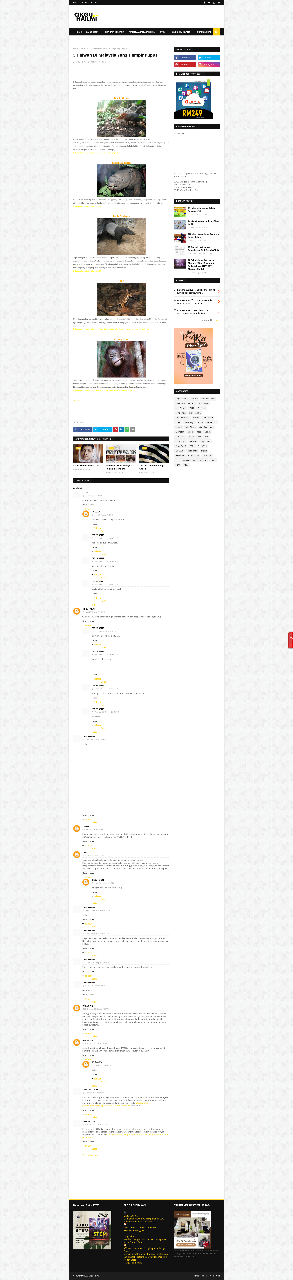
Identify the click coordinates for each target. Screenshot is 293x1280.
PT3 (206, 436)
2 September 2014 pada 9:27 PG (106, 654)
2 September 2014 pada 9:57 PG (106, 584)
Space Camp (193, 455)
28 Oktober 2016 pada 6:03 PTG (97, 1009)
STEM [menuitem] (163, 32)
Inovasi (178, 427)
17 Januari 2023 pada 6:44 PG (95, 1093)
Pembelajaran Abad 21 (185, 403)
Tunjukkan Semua (133, 1262)
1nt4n (85, 826)
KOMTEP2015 (195, 413)
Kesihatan (179, 432)
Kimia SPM (179, 436)
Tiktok (186, 465)
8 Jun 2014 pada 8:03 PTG (94, 829)
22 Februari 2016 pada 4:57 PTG (97, 962)
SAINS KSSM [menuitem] (92, 32)
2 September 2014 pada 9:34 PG (106, 689)
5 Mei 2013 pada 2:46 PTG (94, 496)
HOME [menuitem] (79, 32)
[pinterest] (218, 2)
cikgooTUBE (206, 441)
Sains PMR (202, 446)
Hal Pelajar (203, 403)
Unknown (87, 1006)
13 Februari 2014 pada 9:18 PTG (106, 631)
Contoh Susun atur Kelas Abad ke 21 (203, 222)
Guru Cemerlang (206, 427)
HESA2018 (179, 455)
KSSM (200, 422)
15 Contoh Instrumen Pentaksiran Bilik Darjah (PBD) (203, 248)
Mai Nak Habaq (189, 460)
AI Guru (203, 460)
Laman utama (79, 48)
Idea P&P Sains (207, 398)
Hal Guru (194, 398)
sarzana (96, 511)
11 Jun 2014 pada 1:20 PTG (104, 883)
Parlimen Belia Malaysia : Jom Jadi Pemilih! (120, 467)
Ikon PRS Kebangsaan (134, 1230)
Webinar (193, 441)
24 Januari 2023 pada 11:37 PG (96, 1124)
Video (178, 422)
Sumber (76, 400)
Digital (204, 450)
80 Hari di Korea (182, 417)
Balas (85, 505)
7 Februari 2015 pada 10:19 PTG (106, 712)
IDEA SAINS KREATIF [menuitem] (114, 32)
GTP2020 (179, 450)
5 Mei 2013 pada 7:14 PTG (94, 612)
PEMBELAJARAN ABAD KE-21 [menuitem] (142, 32)
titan (85, 492)
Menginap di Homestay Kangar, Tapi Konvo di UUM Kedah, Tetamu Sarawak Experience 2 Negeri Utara (146, 1256)
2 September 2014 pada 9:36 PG (97, 910)
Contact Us (215, 1275)
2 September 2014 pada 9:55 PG (106, 561)
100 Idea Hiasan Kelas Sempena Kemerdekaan (203, 235)
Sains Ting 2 (180, 413)
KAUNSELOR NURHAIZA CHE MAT (141, 1227)
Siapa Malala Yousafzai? (86, 465)
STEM (191, 408)
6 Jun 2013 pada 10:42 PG (103, 515)
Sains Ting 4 (190, 427)
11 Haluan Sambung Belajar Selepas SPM (202, 209)
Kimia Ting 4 (180, 446)
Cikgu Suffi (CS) (131, 1215)
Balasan (88, 509)
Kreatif (196, 417)
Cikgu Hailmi (80, 62)
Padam (91, 505)
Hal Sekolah (211, 422)
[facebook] (204, 2)
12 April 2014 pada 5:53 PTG (95, 739)
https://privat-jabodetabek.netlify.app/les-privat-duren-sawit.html (115, 1104)
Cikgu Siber (129, 1236)
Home (76, 2)
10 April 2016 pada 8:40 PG (94, 986)
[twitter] (209, 2)
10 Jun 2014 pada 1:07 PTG (94, 855)
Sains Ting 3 (180, 408)
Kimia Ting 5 (192, 450)
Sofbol (190, 432)
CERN (192, 446)
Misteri (208, 432)
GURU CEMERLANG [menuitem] (181, 32)
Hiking (212, 460)
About (84, 2)
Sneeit (217, 320)
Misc (88, 48)
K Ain (84, 852)
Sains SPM (207, 455)
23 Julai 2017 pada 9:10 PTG (104, 1065)
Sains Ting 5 (180, 441)
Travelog (201, 408)
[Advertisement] (121, 87)
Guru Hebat (208, 417)
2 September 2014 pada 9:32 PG (106, 538)
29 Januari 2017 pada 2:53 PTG (96, 1043)
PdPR (177, 465)
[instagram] (214, 2)
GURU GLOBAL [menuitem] (204, 32)
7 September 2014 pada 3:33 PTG (97, 933)
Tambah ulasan (90, 1155)
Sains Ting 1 (189, 422)
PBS (199, 436)
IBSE (177, 460)
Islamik (191, 436)
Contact (93, 2)
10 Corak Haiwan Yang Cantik (151, 467)
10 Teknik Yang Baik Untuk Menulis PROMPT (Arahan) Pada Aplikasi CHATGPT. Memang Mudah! (201, 264)
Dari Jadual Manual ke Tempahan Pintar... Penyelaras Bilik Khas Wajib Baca (144, 1220)
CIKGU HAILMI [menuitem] (82, 39)
